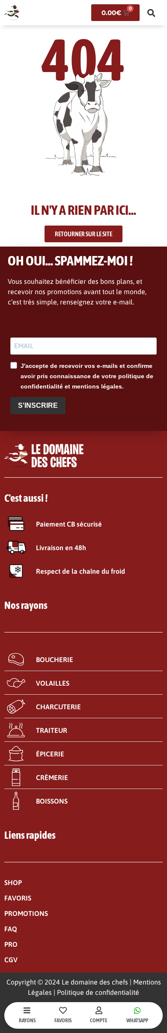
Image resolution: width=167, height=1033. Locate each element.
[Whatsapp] (137, 1010)
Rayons (27, 1020)
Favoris (63, 1020)
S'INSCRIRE (38, 405)
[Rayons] (27, 1010)
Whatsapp (137, 1020)
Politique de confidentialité (98, 992)
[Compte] (99, 1010)
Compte (98, 1020)
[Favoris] (63, 1010)
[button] (151, 13)
